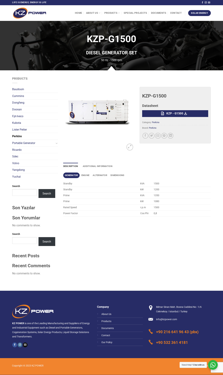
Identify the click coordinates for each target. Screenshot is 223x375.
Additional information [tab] (97, 166)
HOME (78, 12)
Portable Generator (23, 143)
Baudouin (18, 89)
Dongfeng (18, 102)
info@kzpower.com (166, 319)
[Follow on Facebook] (202, 2)
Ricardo (17, 149)
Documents (158, 12)
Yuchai (16, 176)
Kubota (16, 122)
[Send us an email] (209, 2)
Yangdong (18, 169)
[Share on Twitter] (152, 136)
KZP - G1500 (173, 113)
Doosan (17, 109)
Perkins (17, 136)
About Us (92, 12)
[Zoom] (129, 147)
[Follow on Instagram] (206, 2)
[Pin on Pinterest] (164, 136)
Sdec (15, 156)
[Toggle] (56, 143)
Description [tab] (70, 166)
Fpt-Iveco (17, 116)
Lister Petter (19, 129)
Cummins (18, 96)
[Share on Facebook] (145, 136)
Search (16, 186)
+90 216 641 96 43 (172, 332)
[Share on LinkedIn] (170, 136)
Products (110, 12)
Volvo (15, 163)
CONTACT (176, 12)
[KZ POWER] (29, 13)
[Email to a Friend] (158, 136)
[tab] (71, 175)
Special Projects (135, 12)
